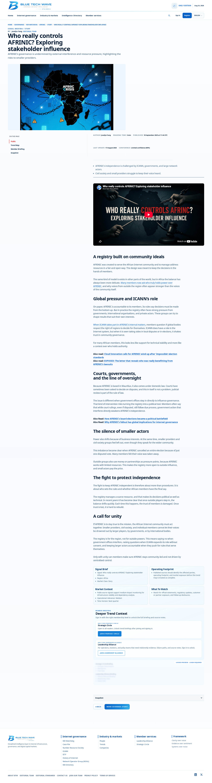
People (102, 741)
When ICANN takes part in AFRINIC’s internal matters (119, 324)
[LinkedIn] (195, 774)
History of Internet (70, 758)
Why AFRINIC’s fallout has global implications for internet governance (141, 422)
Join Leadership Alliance (111, 653)
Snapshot (99, 698)
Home (10, 15)
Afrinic (42, 25)
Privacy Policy (91, 775)
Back (98, 707)
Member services (93, 15)
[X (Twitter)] (201, 774)
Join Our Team (75, 775)
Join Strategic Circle (109, 634)
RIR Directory (68, 765)
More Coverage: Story (117, 707)
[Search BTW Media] (169, 15)
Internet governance (26, 15)
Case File (66, 744)
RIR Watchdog (31, 25)
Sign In (178, 15)
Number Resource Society (73, 748)
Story (49, 25)
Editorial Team (27, 775)
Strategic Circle (143, 744)
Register (187, 15)
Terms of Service (107, 775)
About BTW (13, 775)
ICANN (65, 751)
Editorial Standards (45, 775)
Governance (19, 25)
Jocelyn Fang (106, 135)
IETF (64, 754)
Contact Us (62, 775)
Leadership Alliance (145, 741)
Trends (102, 744)
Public (13, 141)
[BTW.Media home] (30, 5)
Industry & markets (49, 15)
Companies (104, 748)
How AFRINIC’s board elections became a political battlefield (136, 418)
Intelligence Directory (72, 15)
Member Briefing (17, 149)
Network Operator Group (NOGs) (76, 761)
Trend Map (15, 145)
